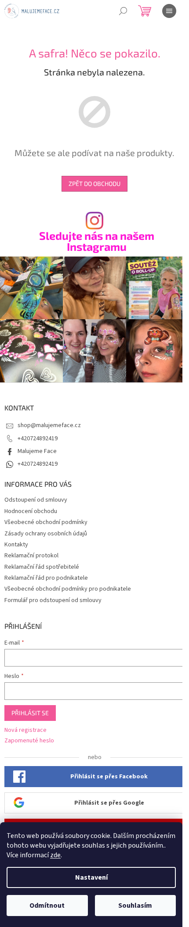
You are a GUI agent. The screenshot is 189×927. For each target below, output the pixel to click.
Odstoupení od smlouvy (35, 500)
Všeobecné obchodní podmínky (45, 522)
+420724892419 (38, 438)
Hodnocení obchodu (30, 511)
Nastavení (91, 877)
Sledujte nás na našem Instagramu (96, 241)
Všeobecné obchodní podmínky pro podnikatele (67, 589)
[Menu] (169, 11)
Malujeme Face (37, 451)
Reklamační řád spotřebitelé (41, 567)
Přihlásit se (30, 713)
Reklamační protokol (31, 555)
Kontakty (16, 544)
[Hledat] (123, 11)
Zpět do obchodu (94, 183)
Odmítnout (47, 905)
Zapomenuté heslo (29, 741)
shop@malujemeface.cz (49, 425)
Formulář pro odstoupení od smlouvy (53, 600)
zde (55, 855)
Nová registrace (25, 730)
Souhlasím (135, 905)
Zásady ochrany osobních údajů (45, 533)
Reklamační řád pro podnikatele (46, 578)
